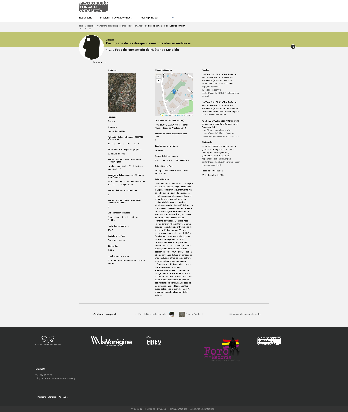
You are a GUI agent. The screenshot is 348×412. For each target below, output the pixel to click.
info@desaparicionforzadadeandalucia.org (55, 378)
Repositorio (85, 17)
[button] (173, 17)
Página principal (149, 17)
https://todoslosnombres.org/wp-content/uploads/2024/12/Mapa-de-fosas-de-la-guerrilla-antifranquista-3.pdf (220, 133)
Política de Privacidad (155, 409)
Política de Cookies (178, 409)
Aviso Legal (136, 409)
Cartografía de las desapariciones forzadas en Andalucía (121, 26)
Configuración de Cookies (202, 409)
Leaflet (166, 115)
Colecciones (90, 26)
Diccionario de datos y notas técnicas (116, 17)
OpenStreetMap (177, 115)
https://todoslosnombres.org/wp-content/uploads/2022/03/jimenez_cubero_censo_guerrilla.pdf (221, 162)
